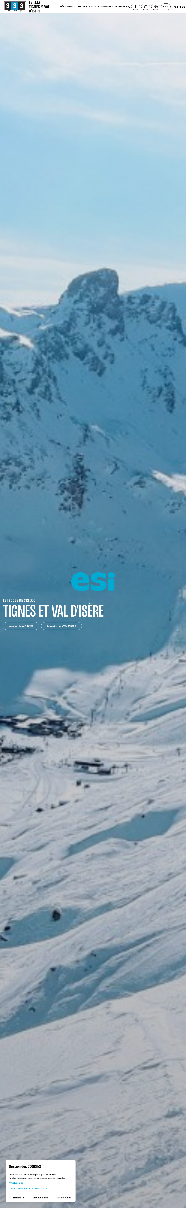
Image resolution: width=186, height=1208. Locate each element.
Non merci (18, 1197)
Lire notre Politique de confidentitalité (28, 1188)
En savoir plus (40, 1197)
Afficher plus (16, 1183)
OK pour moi (64, 1197)
